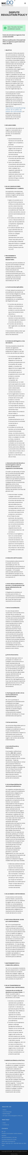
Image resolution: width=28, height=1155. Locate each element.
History (4, 1110)
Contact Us (6, 1125)
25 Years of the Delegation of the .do (13, 1115)
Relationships (6, 1113)
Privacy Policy (14, 1154)
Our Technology (7, 1112)
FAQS (4, 1123)
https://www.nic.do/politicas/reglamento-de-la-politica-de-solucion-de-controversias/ (15, 109)
